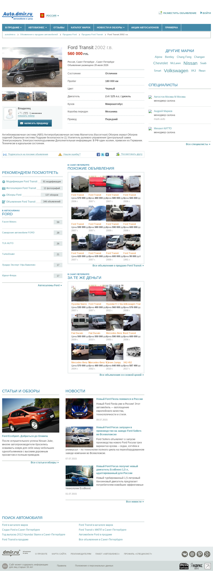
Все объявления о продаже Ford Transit (117, 265)
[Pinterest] (199, 556)
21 (58, 254)
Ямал (202, 70)
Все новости (133, 501)
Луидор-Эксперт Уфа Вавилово (18, 265)
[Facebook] (98, 154)
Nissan (190, 63)
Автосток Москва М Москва (170, 96)
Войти (207, 13)
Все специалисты (197, 144)
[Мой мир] (192, 556)
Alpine (158, 56)
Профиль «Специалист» (138, 554)
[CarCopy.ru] (184, 566)
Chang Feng (184, 56)
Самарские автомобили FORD (18, 232)
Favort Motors (9, 221)
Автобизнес (37, 27)
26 (58, 243)
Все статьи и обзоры (43, 462)
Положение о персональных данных (94, 565)
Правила (61, 565)
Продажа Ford (70, 34)
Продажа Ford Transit (92, 34)
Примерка (171, 27)
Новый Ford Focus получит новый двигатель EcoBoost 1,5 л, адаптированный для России (117, 470)
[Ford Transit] (9, 96)
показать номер (26, 115)
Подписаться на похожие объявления (28, 154)
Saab (203, 63)
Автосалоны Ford (48, 285)
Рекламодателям (81, 554)
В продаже (13, 27)
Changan (199, 56)
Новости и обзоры (111, 27)
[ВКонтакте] (107, 154)
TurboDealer (8, 254)
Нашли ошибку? (71, 154)
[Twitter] (103, 154)
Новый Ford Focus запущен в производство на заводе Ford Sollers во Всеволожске (118, 431)
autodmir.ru (10, 34)
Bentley (169, 56)
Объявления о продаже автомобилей (39, 34)
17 (58, 265)
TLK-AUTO (8, 243)
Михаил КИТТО (163, 128)
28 (58, 232)
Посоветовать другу (131, 154)
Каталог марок (80, 27)
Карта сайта (59, 554)
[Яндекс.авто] (197, 566)
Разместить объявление (179, 13)
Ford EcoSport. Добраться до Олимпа (25, 436)
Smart (157, 70)
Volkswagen (176, 70)
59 (58, 222)
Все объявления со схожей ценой (120, 374)
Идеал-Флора (9, 275)
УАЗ (193, 70)
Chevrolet (160, 63)
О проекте (41, 554)
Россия (51, 16)
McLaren (175, 63)
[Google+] (207, 556)
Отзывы (58, 27)
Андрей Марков (163, 111)
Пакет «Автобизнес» (107, 554)
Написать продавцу (36, 123)
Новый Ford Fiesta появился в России (119, 399)
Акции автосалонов (145, 27)
